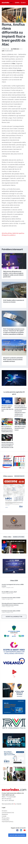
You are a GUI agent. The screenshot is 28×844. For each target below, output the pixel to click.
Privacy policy (5, 818)
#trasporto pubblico (9, 235)
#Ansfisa (5, 233)
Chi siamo (4, 811)
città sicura (5, 49)
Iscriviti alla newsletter (14, 616)
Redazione (5, 814)
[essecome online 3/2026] (14, 508)
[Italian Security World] (14, 385)
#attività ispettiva (18, 233)
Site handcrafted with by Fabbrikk (11, 804)
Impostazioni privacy (7, 821)
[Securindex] (7, 2)
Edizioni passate (19, 476)
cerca (23, 2)
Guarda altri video (18, 536)
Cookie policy (5, 819)
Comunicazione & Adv (8, 812)
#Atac (10, 233)
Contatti (4, 816)
